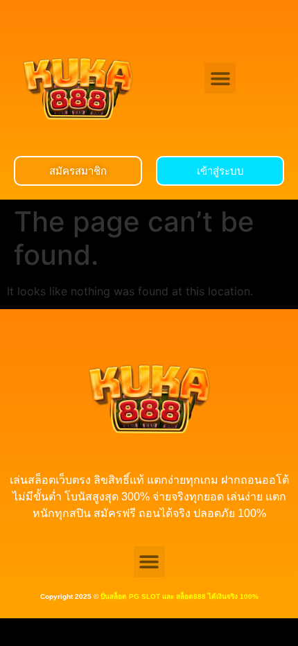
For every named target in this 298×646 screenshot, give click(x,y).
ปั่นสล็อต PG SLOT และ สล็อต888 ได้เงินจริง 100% (179, 596)
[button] (220, 78)
